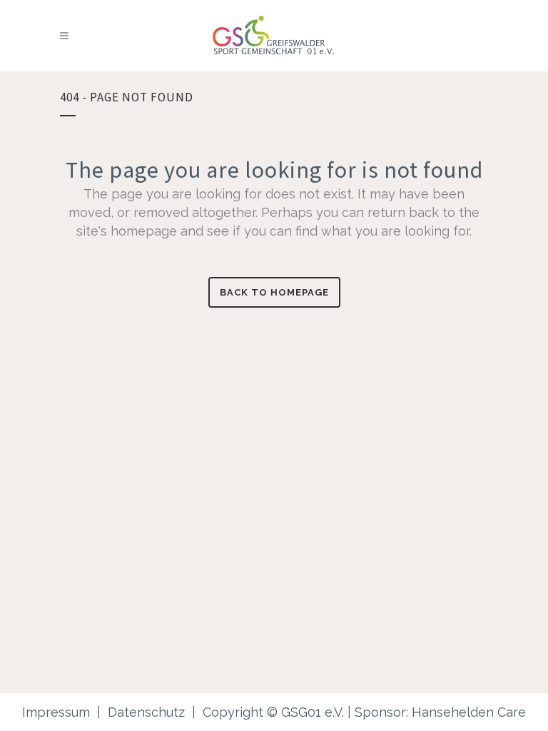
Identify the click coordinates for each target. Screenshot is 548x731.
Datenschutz (146, 712)
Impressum (56, 712)
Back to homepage (274, 292)
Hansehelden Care (469, 712)
